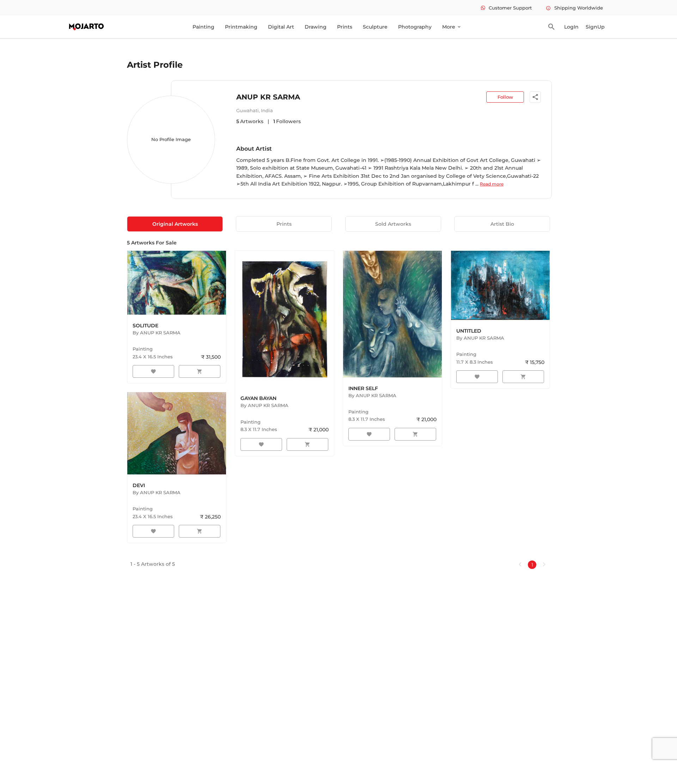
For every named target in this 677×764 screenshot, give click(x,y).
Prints (344, 27)
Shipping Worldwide (574, 8)
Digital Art (281, 27)
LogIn (571, 27)
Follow (505, 97)
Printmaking (241, 27)
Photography (415, 27)
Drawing (316, 27)
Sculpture (375, 27)
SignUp (595, 27)
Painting (203, 27)
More (452, 27)
